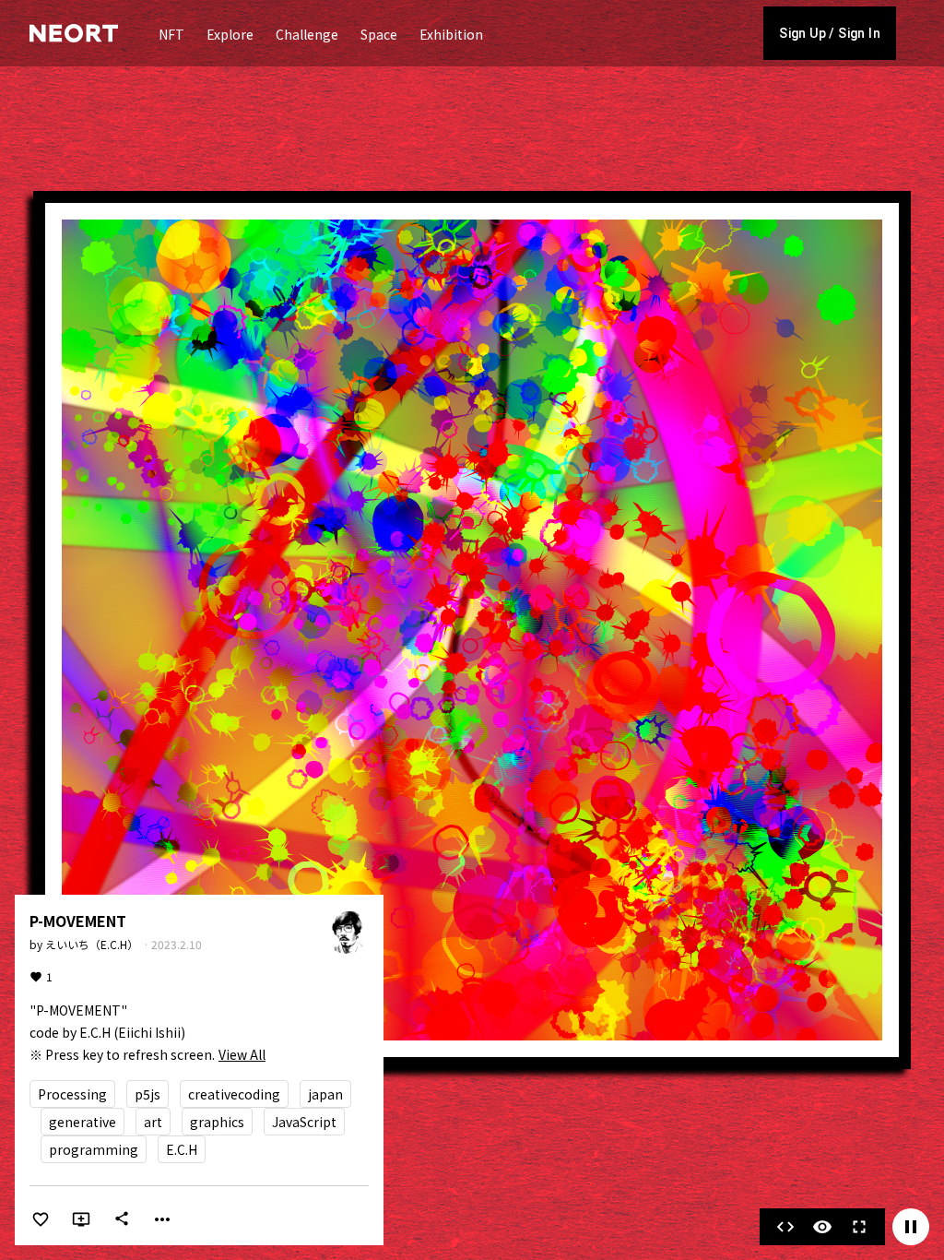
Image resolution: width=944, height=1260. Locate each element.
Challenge (307, 34)
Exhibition (451, 34)
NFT (171, 34)
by (85, 944)
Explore (230, 34)
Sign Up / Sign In (829, 33)
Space (378, 34)
